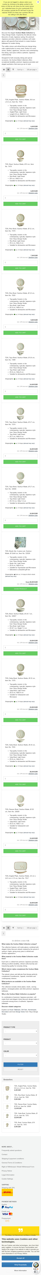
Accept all (20, 1258)
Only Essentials (20, 1265)
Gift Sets (24, 1010)
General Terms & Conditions (12, 1163)
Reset (20, 1069)
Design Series (20, 1012)
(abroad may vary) (29, 121)
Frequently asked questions (12, 1150)
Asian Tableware (15, 1010)
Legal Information (8, 1175)
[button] (4, 70)
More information (20, 1270)
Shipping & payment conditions (13, 1159)
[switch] (36, 1271)
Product (7, 1039)
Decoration (5, 1012)
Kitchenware (32, 1010)
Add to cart (20, 139)
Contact (4, 1154)
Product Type (9, 1027)
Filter (20, 1064)
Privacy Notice (22, 1253)
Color (6, 1051)
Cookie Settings (7, 1179)
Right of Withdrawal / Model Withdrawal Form (18, 1167)
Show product (20, 589)
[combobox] (20, 70)
